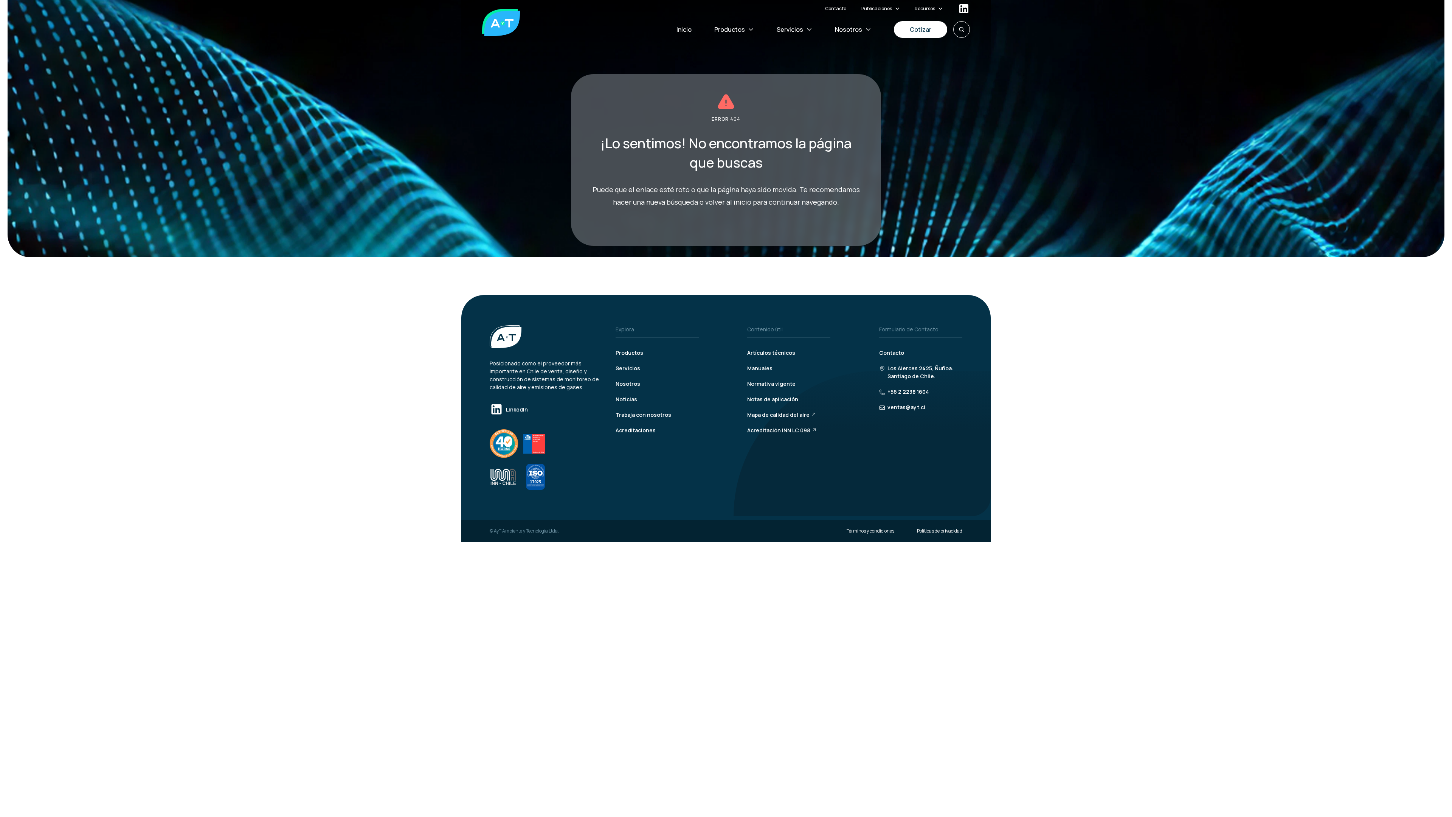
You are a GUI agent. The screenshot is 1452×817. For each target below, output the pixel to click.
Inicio (684, 29)
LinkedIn (517, 409)
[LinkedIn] (964, 8)
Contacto (835, 8)
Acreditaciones (636, 430)
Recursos (925, 8)
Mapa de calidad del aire (778, 414)
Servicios (790, 29)
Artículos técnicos (771, 352)
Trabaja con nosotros (643, 414)
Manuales (760, 368)
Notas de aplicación (772, 399)
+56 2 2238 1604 (908, 391)
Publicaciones (876, 8)
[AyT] (501, 22)
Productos (729, 29)
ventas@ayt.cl (906, 407)
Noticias (626, 399)
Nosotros (848, 29)
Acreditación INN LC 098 (778, 430)
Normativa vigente (771, 383)
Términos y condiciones (870, 531)
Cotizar (920, 29)
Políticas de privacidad (939, 531)
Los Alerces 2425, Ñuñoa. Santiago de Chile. (920, 372)
